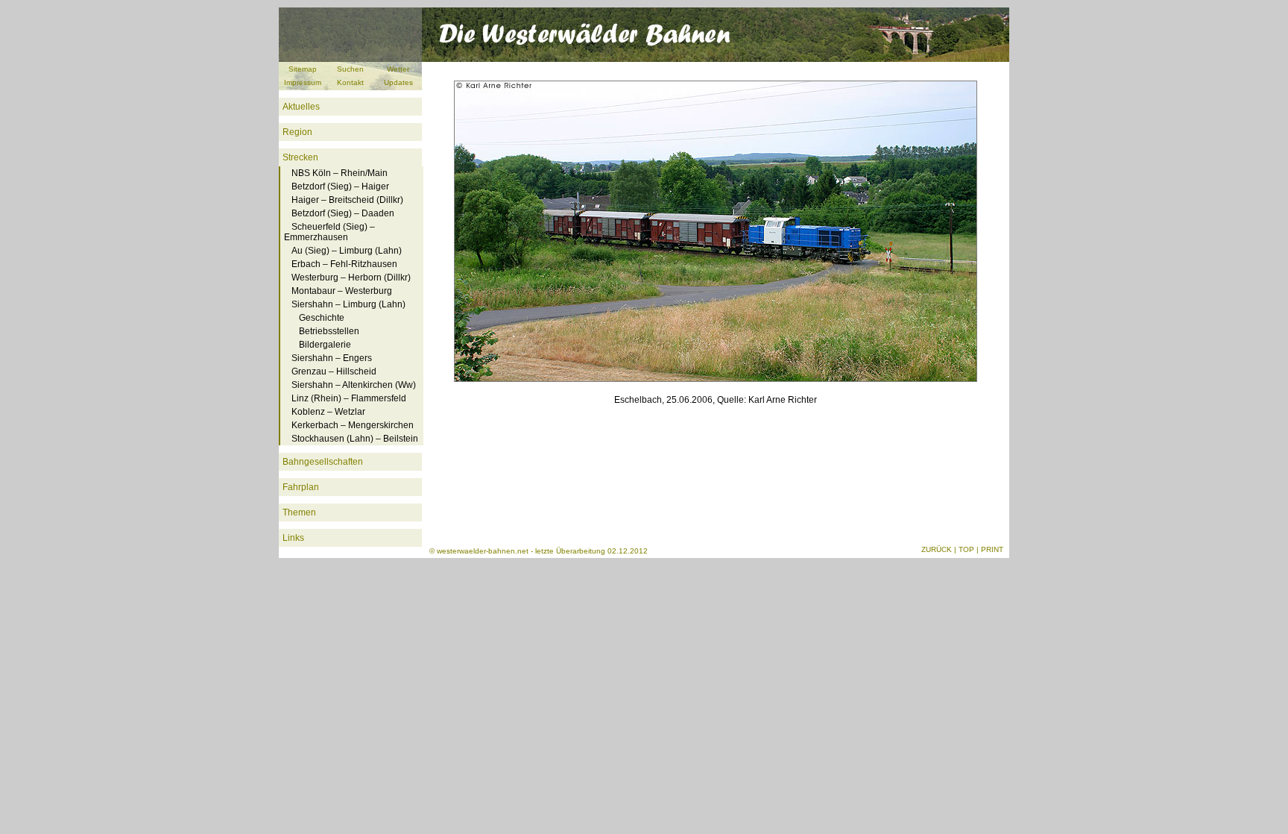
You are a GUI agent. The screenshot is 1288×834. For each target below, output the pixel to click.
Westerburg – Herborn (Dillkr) (351, 277)
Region (297, 132)
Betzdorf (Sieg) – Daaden (342, 213)
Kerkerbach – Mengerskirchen (352, 425)
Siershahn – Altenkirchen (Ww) (353, 385)
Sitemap (302, 69)
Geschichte (321, 318)
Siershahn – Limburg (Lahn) (348, 304)
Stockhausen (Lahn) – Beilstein (354, 438)
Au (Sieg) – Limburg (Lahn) (346, 250)
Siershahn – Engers (331, 358)
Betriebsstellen (329, 331)
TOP (966, 549)
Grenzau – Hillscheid (333, 371)
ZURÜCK (936, 549)
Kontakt (350, 82)
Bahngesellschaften (322, 462)
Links (293, 538)
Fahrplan (300, 487)
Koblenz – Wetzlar (328, 412)
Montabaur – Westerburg (341, 291)
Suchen (350, 69)
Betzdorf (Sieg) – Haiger (340, 186)
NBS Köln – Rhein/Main (339, 173)
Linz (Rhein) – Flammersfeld (348, 398)
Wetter (398, 69)
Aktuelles (301, 106)
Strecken (300, 157)
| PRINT (989, 549)
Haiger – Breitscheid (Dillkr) (347, 200)
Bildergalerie (325, 344)
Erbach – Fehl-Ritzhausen (344, 264)
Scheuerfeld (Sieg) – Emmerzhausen (329, 232)
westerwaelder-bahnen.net (482, 551)
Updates (398, 82)
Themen (299, 512)
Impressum (302, 82)
